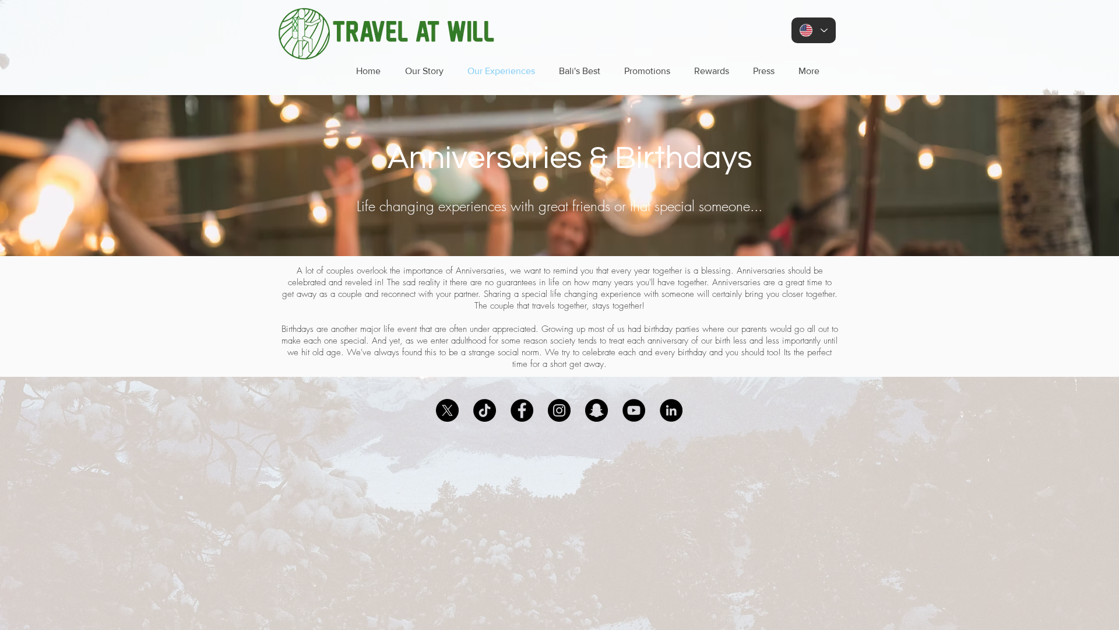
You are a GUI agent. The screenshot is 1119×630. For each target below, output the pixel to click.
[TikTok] (484, 410)
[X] (447, 410)
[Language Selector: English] (813, 30)
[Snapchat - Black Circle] (596, 410)
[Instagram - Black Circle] (559, 410)
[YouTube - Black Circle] (633, 410)
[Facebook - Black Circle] (522, 410)
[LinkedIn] (671, 410)
